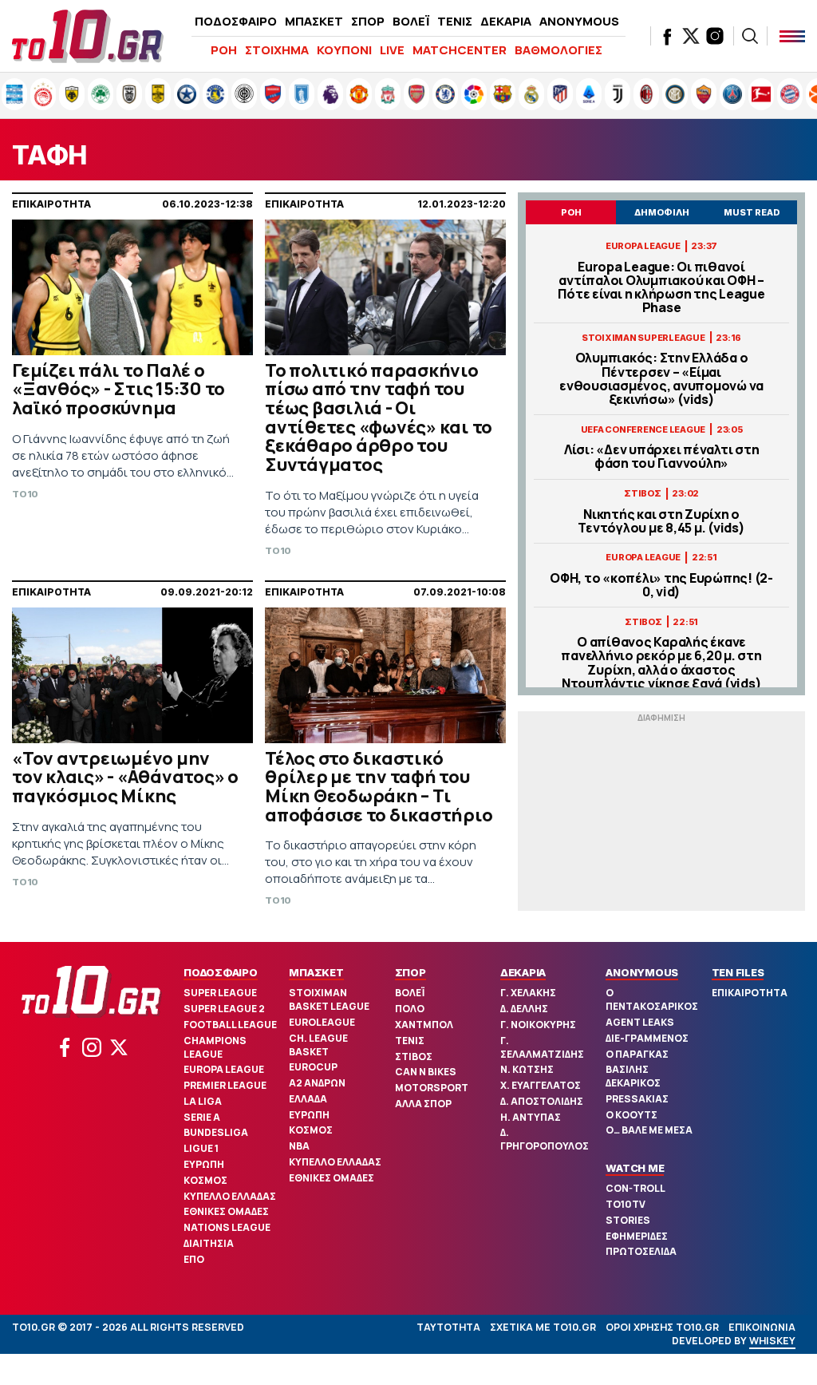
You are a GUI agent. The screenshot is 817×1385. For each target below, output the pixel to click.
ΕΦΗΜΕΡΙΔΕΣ (637, 1236)
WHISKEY (772, 1340)
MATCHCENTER (459, 50)
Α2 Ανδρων (317, 1083)
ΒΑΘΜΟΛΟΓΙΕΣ (558, 50)
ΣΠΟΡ (368, 21)
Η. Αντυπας (530, 1117)
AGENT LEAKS (640, 1022)
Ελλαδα (308, 1099)
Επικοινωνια (761, 1327)
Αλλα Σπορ (423, 1103)
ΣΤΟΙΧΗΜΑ (277, 50)
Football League (230, 1024)
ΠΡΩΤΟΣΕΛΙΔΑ (641, 1251)
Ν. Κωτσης (527, 1069)
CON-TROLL (635, 1188)
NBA (299, 1146)
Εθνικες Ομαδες (226, 1211)
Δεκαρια (523, 972)
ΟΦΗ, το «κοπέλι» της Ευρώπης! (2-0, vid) (661, 585)
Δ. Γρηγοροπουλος (544, 1139)
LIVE (392, 50)
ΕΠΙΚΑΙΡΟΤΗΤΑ (749, 992)
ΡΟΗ (224, 50)
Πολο (409, 1008)
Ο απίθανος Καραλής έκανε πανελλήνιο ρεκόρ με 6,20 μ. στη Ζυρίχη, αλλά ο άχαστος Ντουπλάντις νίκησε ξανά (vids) (661, 663)
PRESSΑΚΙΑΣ (637, 1099)
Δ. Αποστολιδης (541, 1101)
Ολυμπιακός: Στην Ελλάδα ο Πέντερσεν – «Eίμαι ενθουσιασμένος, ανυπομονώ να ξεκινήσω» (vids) (661, 378)
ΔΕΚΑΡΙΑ (505, 21)
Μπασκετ (316, 972)
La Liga (203, 1101)
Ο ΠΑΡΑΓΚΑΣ (637, 1054)
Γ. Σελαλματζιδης (542, 1047)
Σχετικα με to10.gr (543, 1327)
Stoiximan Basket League (329, 999)
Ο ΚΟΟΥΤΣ (631, 1115)
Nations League (227, 1227)
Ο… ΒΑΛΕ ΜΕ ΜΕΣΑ (649, 1130)
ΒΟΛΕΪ (411, 21)
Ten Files (738, 972)
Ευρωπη (204, 1164)
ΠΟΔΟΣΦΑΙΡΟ (236, 21)
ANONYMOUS (579, 21)
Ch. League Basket (318, 1045)
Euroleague (322, 1022)
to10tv (625, 1204)
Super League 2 (224, 1008)
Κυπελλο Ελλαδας (230, 1196)
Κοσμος (205, 1180)
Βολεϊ (409, 992)
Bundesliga (216, 1132)
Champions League (215, 1047)
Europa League (224, 1069)
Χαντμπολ (424, 1024)
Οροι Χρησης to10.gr (662, 1327)
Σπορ (410, 972)
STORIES (628, 1220)
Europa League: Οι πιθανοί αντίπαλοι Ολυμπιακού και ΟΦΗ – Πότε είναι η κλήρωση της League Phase (661, 287)
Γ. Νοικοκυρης (538, 1024)
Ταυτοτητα (448, 1327)
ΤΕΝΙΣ (454, 21)
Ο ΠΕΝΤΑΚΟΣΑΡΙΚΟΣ (652, 999)
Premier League (225, 1085)
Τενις (409, 1040)
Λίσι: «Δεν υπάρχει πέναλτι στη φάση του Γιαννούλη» (662, 456)
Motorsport (431, 1087)
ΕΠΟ (194, 1259)
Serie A (202, 1117)
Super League (220, 992)
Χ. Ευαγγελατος (540, 1085)
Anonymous (642, 972)
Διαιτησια (209, 1243)
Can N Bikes (425, 1071)
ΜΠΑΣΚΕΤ (314, 21)
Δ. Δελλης (524, 1008)
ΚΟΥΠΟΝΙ (344, 50)
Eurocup (313, 1067)
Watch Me (635, 1167)
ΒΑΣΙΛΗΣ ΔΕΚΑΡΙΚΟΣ (633, 1076)
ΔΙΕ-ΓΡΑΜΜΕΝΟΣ (647, 1038)
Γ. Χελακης (528, 992)
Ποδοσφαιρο (221, 972)
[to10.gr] (88, 36)
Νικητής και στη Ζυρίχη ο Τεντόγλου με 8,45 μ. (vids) (661, 521)
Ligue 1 (201, 1148)
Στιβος (413, 1056)
